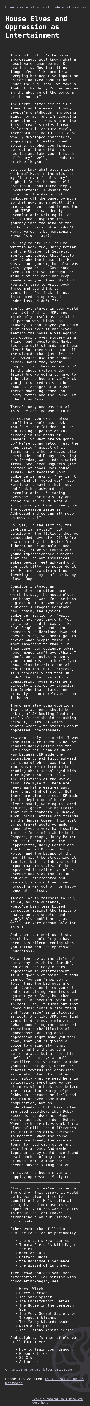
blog (20, 7)
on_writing (16, 1369)
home (9, 7)
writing (34, 7)
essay (35, 1369)
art (46, 7)
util (66, 7)
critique (63, 1369)
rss (76, 7)
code (56, 7)
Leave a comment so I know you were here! (57, 1400)
